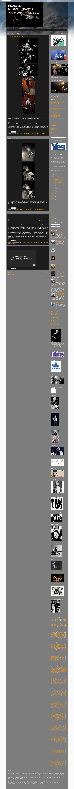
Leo (60, 690)
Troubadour (52, 728)
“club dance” (54, 765)
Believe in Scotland (54, 313)
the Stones (62, 739)
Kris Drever (57, 665)
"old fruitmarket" (63, 683)
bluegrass (57, 660)
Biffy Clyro (52, 655)
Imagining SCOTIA (29, 29)
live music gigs (62, 731)
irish (51, 635)
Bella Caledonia (54, 321)
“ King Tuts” (63, 740)
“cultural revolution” (60, 765)
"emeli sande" (63, 681)
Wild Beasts (59, 729)
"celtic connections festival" (55, 657)
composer (60, 649)
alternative (59, 695)
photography (53, 632)
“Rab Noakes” (53, 680)
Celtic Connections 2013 (55, 658)
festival (64, 620)
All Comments (55, 226)
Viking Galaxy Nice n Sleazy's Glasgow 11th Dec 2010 (20, 36)
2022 (53, 198)
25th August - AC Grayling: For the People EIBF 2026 (57, 116)
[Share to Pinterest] (15, 132)
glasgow (34, 133)
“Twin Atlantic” (56, 764)
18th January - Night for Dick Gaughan (58, 101)
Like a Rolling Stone (54, 691)
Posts (53, 224)
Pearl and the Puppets (61, 719)
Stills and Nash (63, 692)
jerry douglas (60, 636)
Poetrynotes (53, 131)
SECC (52, 692)
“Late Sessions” (56, 754)
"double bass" (62, 662)
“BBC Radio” (63, 741)
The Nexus (59, 693)
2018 (53, 204)
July (54, 177)
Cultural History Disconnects (56, 287)
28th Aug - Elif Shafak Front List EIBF (57, 117)
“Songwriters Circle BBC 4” (55, 760)
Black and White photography (59, 713)
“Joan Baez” (59, 753)
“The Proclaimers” (53, 763)
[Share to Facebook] (14, 132)
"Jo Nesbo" (64, 706)
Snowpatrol (58, 692)
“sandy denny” (61, 766)
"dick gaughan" (57, 681)
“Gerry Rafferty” (62, 701)
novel (61, 656)
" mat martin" (60, 705)
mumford (64, 666)
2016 (53, 207)
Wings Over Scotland (55, 324)
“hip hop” (58, 702)
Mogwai (63, 658)
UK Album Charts (58, 728)
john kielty (55, 673)
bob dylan (59, 638)
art (63, 631)
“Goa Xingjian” (58, 752)
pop (40, 209)
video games (57, 662)
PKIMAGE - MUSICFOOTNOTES (20, 7)
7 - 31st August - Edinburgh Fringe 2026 (58, 107)
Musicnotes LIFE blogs (55, 129)
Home (9, 29)
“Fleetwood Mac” (53, 751)
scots (57, 625)
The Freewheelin (53, 726)
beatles (55, 677)
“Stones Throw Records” (54, 762)
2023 (53, 196)
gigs (32, 133)
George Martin (53, 716)
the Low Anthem (57, 739)
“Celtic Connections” (59, 667)
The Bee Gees (62, 725)
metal (39, 133)
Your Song (54, 730)
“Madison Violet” (54, 755)
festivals (52, 648)
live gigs (53, 678)
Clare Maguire (11, 141)
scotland (18, 134)
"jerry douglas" (53, 682)
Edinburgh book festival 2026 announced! (60, 303)
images (62, 660)
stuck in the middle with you (58, 738)
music (42, 133)
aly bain (64, 635)
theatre (58, 639)
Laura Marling (60, 655)
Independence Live (54, 317)
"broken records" (22, 242)
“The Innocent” (62, 762)
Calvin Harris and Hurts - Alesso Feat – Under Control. (60, 257)
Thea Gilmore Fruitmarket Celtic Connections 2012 (60, 272)
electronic (60, 696)
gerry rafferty (56, 650)
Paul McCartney (63, 665)
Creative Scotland (54, 316)
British (54, 644)
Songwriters (53, 660)
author (52, 633)
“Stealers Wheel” (57, 761)
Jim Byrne (57, 716)
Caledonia (62, 657)
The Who (57, 727)
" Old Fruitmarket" (54, 654)
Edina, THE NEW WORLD (60, 264)
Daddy (61, 668)
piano (57, 646)
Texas (58, 725)
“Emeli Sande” (63, 750)
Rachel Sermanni (54, 659)
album (57, 634)
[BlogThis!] (12, 132)
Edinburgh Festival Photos (62, 714)
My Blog (49, 29)
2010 (53, 216)
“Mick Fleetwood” (60, 755)
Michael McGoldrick (61, 691)
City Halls (57, 668)
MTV (51, 718)
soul (63, 632)
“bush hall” (64, 764)
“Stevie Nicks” (63, 761)
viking (21, 134)
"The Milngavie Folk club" (62, 707)
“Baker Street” (53, 742)
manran (57, 678)
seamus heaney (57, 736)
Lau (56, 655)
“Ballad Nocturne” (58, 742)
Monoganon (61, 718)
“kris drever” (52, 703)
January (54, 191)
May (54, 185)
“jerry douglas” (62, 702)
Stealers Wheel (54, 672)
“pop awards (56, 766)
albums (36, 242)
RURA (53, 666)
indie (42, 242)
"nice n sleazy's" (22, 133)
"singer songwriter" (61, 654)
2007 (53, 219)
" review (64, 705)
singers (59, 642)
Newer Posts (11, 272)
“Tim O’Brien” (60, 763)
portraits (61, 678)
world (57, 637)
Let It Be (63, 690)
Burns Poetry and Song (57, 180)
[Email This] (11, 132)
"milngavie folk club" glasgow (56, 683)
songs (58, 623)
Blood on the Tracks (54, 714)
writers (64, 627)
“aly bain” (60, 764)
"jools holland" (59, 682)
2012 (53, 213)
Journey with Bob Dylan (54, 717)
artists (54, 636)
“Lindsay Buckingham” (62, 754)
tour (64, 656)
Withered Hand (54, 695)
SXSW (55, 692)
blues (56, 656)
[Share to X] (13, 132)
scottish (64, 619)
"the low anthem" (54, 684)
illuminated (53, 731)
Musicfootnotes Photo (55, 128)
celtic (59, 632)
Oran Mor (34, 209)
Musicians (53, 627)
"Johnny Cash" (59, 680)
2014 (53, 210)
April (54, 187)
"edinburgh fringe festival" (60, 708)
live (37, 133)
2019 (53, 202)
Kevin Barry (52, 690)
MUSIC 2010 (11, 216)
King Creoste (57, 690)
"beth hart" (53, 708)
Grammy (56, 669)
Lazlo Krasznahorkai (62, 717)
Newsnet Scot (53, 323)
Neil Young (61, 670)
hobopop (64, 730)
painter (53, 667)
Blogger (43, 786)
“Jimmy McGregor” (53, 753)
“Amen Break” (58, 741)
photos (44, 133)
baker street (52, 696)
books (59, 631)
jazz (58, 656)
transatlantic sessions (61, 643)
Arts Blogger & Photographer (40, 29)
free (62, 672)
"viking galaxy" (28, 133)
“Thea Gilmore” (53, 702)
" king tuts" (55, 705)
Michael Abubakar (56, 718)
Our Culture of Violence (20, 29)
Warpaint (64, 694)
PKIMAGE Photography (55, 122)
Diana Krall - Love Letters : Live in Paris (17, 248)
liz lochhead (60, 673)
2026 (53, 176)
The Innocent (60, 726)
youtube (63, 679)
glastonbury (64, 677)
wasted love (58, 740)
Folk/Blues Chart (62, 715)
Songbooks (53, 132)
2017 (53, 205)
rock (15, 134)
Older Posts (45, 272)
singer (42, 209)
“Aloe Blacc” (52, 741)
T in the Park (54, 693)
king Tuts (56, 661)
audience (63, 695)
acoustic (64, 644)
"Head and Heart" (58, 706)
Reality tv (62, 720)
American (59, 627)
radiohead (61, 661)
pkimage (10, 134)
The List (52, 320)
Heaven (58, 644)
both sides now (60, 730)
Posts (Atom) (15, 274)
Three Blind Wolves (57, 694)
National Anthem (54, 670)
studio (64, 738)
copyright (59, 677)
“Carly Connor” (59, 743)
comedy (62, 634)
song (65, 649)
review (13, 134)
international (58, 633)
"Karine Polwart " (54, 707)
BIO (13, 29)
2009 (53, 218)
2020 (53, 201)
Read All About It (61, 659)
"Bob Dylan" (53, 706)
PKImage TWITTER (54, 124)
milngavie (60, 666)
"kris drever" (64, 682)
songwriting (58, 679)
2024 (53, 195)
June (54, 184)
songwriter (61, 624)
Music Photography (62, 669)
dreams (57, 696)
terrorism (52, 739)
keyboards (57, 731)
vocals (55, 740)
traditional (52, 638)
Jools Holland (63, 716)
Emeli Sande (53, 631)
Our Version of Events (60, 647)
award (52, 677)
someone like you (60, 737)
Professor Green (56, 671)
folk (54, 620)
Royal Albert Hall (63, 671)
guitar (55, 626)
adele (56, 666)
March (54, 188)
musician (52, 642)
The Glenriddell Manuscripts (58, 182)
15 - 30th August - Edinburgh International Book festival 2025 (56, 103)
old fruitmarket (58, 648)
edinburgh (56, 621)
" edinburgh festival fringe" (59, 704)
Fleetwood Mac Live (55, 715)
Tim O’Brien (62, 727)
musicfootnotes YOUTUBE (56, 125)
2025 (53, 193)
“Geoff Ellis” (52, 752)
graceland (64, 696)
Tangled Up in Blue (53, 725)
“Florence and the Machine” (61, 751)
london (52, 637)
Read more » (10, 238)
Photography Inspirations (54, 720)
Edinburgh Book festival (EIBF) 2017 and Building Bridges (60, 294)
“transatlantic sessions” (59, 703)
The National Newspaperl (55, 314)
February (55, 190)
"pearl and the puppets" (30, 242)
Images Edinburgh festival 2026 (58, 179)
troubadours (56, 701)
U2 (61, 694)
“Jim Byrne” (63, 752)
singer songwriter (57, 635)
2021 (53, 199)
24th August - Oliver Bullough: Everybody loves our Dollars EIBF (57, 114)
